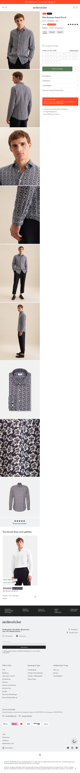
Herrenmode (22, 636)
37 (54, 54)
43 (73, 58)
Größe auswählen (57, 69)
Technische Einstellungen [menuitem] (9, 694)
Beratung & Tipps (34, 665)
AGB (3, 734)
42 (63, 58)
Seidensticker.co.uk (8, 743)
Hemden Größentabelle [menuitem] (35, 676)
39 (73, 54)
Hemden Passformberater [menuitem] (35, 673)
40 (45, 58)
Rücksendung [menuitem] (6, 679)
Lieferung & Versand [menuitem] (8, 676)
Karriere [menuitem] (55, 673)
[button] (20, 523)
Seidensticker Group (60, 665)
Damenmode (8, 636)
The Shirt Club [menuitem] (6, 688)
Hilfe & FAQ (6, 665)
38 (64, 54)
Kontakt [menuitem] (4, 691)
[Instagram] (72, 748)
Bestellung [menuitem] (5, 673)
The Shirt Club (73, 633)
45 (54, 62)
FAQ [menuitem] (3, 670)
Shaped (51, 32)
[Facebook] (68, 748)
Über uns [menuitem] (56, 670)
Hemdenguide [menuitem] (32, 670)
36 (45, 54)
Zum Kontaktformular (10, 716)
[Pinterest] (77, 748)
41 (54, 58)
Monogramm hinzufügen (51, 46)
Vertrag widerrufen (27, 716)
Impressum (5, 740)
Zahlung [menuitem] (4, 682)
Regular (60, 32)
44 (45, 62)
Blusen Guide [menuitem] (32, 679)
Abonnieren (24, 647)
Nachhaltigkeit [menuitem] (57, 676)
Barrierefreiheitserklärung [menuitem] (9, 697)
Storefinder (74, 629)
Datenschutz (6, 737)
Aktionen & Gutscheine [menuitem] (9, 685)
